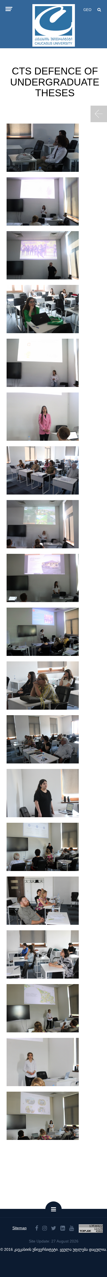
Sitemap (19, 1228)
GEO (87, 10)
